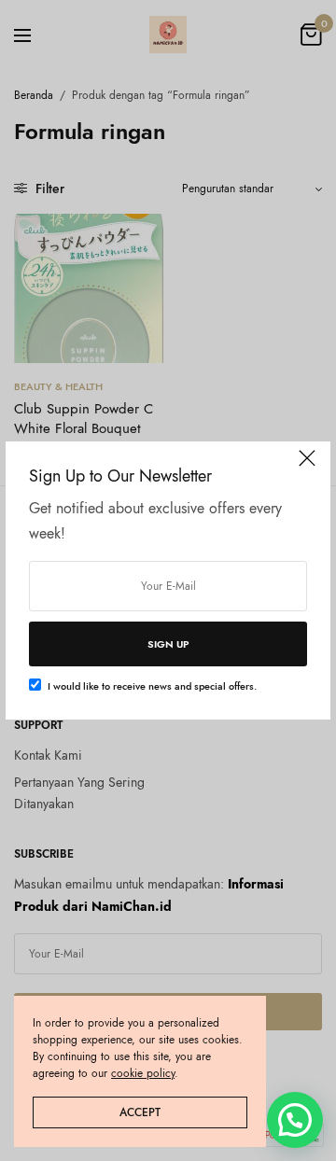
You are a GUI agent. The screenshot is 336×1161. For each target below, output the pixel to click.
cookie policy (143, 1073)
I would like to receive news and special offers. (152, 685)
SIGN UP (168, 643)
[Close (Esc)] (307, 466)
